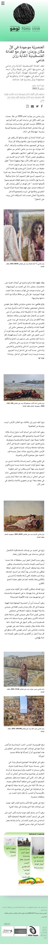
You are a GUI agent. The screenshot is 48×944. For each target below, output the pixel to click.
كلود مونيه (15, 97)
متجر (45, 937)
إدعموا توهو (44, 935)
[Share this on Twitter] (38, 106)
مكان (37, 94)
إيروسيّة (22, 94)
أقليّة (32, 94)
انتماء (28, 94)
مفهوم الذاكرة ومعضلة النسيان (11, 852)
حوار (42, 85)
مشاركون (44, 930)
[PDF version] (28, 106)
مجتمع (42, 94)
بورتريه (22, 97)
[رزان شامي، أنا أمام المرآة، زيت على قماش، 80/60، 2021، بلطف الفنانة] (24, 260)
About (7, 924)
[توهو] (24, 22)
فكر (43, 97)
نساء (16, 94)
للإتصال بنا (44, 932)
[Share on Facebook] (42, 106)
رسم (32, 97)
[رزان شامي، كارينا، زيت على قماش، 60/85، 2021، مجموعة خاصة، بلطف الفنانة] (24, 531)
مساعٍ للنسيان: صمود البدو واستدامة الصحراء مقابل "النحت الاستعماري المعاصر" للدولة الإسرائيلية (24, 863)
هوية (6, 94)
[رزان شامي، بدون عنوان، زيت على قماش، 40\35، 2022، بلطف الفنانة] (24, 686)
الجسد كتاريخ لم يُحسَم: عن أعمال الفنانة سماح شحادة (38, 862)
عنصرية (38, 97)
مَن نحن (45, 927)
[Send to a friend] (33, 106)
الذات (28, 97)
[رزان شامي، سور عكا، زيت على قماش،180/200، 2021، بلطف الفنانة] (24, 725)
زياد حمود (35, 85)
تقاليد (11, 94)
